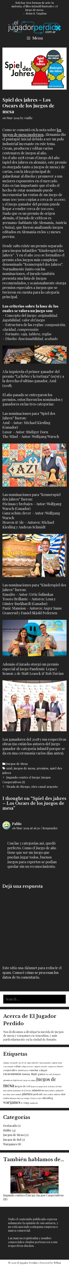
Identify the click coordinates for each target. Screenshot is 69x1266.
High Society (18, 1080)
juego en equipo (29, 1080)
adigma (6, 1063)
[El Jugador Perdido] (34, 26)
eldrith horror (23, 1070)
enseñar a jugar (38, 1070)
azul (9, 768)
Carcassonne (8, 1066)
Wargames (10, 1144)
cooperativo (10, 1070)
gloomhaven (8, 1080)
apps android (32, 1063)
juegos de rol (22, 1086)
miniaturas (38, 1090)
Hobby (7, 1130)
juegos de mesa (24, 768)
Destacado (10, 1126)
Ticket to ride (35, 1098)
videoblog (47, 1098)
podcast (37, 1094)
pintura (27, 1094)
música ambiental (56, 1090)
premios (42, 768)
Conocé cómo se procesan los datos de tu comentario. (30, 975)
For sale (49, 1074)
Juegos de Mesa (17, 764)
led (57, 1086)
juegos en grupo (37, 1086)
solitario (57, 1094)
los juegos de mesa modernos (31, 132)
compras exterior (40, 1066)
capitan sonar (56, 1063)
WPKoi (57, 1262)
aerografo (13, 1063)
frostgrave (57, 1074)
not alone (6, 1094)
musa (47, 1090)
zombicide (34, 1103)
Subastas (13, 1098)
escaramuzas (12, 1074)
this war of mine (23, 1098)
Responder (50, 828)
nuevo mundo (16, 1094)
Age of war (22, 1063)
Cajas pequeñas (44, 1063)
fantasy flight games (33, 1074)
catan (17, 1066)
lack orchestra (49, 1086)
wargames (11, 1102)
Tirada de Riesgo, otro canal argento (32, 786)
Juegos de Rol (12, 1140)
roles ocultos (48, 1094)
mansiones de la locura (22, 1090)
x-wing (25, 1102)
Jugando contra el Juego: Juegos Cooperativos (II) (33, 1197)
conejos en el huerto (55, 1066)
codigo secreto (27, 1066)
